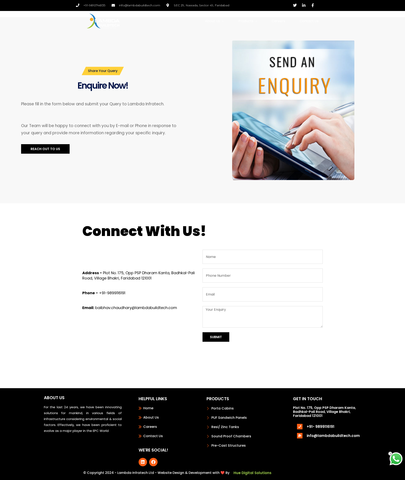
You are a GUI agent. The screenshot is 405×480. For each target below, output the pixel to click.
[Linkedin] (143, 462)
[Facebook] (153, 462)
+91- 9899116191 (320, 426)
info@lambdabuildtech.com (333, 435)
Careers (278, 21)
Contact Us (309, 21)
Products (245, 21)
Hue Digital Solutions (252, 472)
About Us (212, 21)
